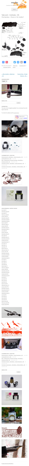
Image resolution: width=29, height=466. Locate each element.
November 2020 (5, 254)
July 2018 (3, 294)
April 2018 (4, 299)
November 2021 (5, 238)
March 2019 (4, 283)
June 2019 (3, 278)
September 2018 (5, 293)
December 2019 (5, 270)
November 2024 (5, 219)
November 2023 (5, 229)
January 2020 (4, 269)
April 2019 (4, 282)
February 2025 (4, 214)
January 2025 (4, 216)
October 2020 (4, 256)
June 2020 (3, 261)
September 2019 (5, 275)
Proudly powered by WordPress (7, 463)
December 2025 (5, 211)
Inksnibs (14, 3)
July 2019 (3, 277)
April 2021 (4, 246)
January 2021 (4, 251)
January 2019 (4, 286)
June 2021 (3, 243)
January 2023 (4, 232)
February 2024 (4, 224)
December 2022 (5, 234)
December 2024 (5, 218)
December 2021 (5, 237)
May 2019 (3, 280)
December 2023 (5, 227)
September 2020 (5, 258)
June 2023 (3, 230)
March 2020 (4, 266)
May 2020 (3, 262)
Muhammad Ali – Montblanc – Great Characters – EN (12, 157)
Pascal (14, 67)
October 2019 (4, 274)
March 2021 (4, 248)
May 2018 (3, 298)
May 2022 (3, 235)
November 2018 (5, 290)
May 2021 (3, 245)
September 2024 (5, 221)
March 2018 (4, 301)
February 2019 (4, 285)
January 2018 (4, 304)
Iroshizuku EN (22, 65)
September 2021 (5, 242)
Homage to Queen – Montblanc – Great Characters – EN (13, 163)
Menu (14, 9)
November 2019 (5, 272)
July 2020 (3, 259)
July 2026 (3, 210)
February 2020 (4, 267)
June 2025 (3, 213)
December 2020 (5, 253)
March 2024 (4, 222)
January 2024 (4, 226)
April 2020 (4, 264)
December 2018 (5, 288)
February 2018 (4, 302)
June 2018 (3, 296)
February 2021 (4, 250)
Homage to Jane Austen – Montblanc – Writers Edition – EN (13, 166)
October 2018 (4, 291)
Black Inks (15, 65)
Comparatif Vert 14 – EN (6, 158)
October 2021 (4, 240)
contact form (16, 112)
